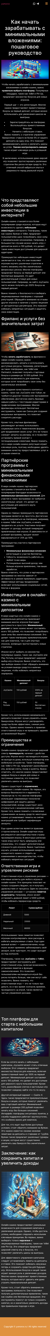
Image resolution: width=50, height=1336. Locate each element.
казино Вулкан (12, 233)
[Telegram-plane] (37, 3)
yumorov (5, 3)
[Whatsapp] (34, 3)
